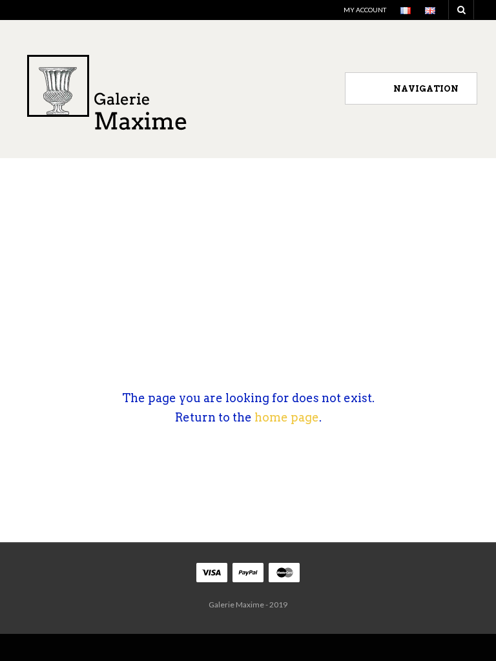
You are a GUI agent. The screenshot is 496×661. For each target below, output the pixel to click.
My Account (365, 10)
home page (286, 417)
